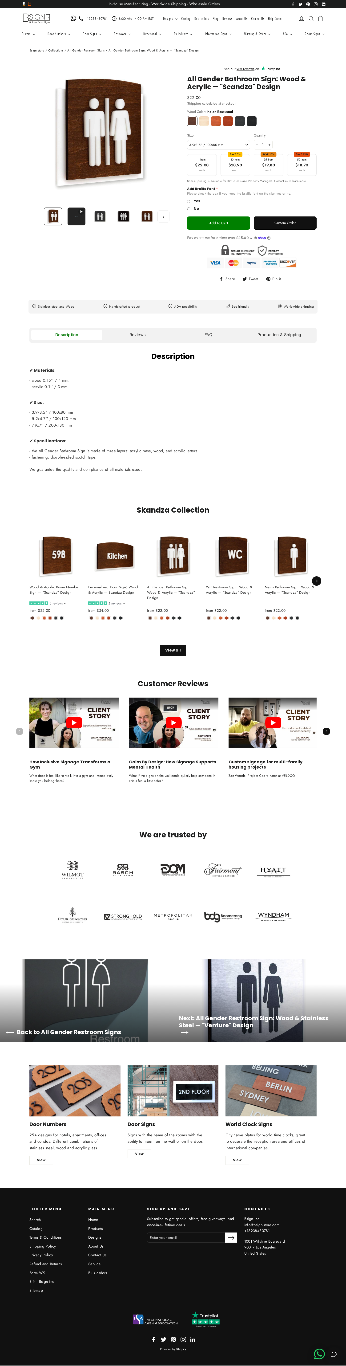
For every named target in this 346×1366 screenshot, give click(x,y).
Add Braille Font (201, 189)
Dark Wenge (252, 121)
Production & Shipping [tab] (279, 334)
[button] (47, 603)
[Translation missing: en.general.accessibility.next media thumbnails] (163, 216)
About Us (241, 18)
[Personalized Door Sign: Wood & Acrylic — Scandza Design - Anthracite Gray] (115, 618)
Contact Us (257, 18)
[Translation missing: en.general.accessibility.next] (326, 731)
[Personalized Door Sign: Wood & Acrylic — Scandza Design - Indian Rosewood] (91, 618)
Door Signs (90, 33)
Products (95, 1228)
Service (94, 1264)
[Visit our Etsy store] (30, 4)
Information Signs (216, 33)
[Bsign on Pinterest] (308, 4)
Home (93, 1219)
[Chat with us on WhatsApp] (74, 18)
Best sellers (201, 18)
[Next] (316, 581)
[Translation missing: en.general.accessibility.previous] (19, 731)
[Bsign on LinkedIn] (323, 4)
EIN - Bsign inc (41, 1281)
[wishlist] (294, 18)
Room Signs (313, 33)
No (196, 208)
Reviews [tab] (137, 334)
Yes (197, 201)
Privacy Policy (41, 1255)
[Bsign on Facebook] (293, 4)
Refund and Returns (45, 1264)
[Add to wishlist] (30, 625)
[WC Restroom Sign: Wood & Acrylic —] (209, 618)
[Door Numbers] (75, 1090)
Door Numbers (57, 33)
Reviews (227, 18)
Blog (216, 18)
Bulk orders (97, 1273)
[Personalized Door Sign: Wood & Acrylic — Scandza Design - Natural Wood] (97, 618)
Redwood (228, 121)
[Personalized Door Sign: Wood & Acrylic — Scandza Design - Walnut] (103, 618)
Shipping (194, 103)
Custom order (285, 222)
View (41, 1160)
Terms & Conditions (45, 1237)
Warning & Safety (255, 33)
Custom (26, 33)
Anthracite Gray (240, 121)
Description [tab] (66, 334)
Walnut (216, 121)
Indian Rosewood (192, 121)
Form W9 (37, 1273)
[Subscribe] (231, 1238)
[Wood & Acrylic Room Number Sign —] (32, 618)
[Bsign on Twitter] (300, 4)
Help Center (275, 18)
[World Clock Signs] (271, 1090)
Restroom (120, 33)
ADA (286, 33)
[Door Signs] (173, 1090)
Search (35, 1219)
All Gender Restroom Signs (86, 50)
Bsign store (36, 50)
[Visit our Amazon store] (24, 4)
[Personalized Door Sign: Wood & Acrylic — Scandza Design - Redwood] (109, 618)
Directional (150, 33)
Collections (56, 50)
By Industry (181, 33)
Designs (168, 18)
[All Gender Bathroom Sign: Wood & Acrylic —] (150, 618)
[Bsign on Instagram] (316, 4)
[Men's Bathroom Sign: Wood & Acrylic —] (268, 618)
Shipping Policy (42, 1246)
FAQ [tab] (208, 334)
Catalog (186, 18)
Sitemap (36, 1290)
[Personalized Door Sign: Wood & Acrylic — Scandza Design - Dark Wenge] (121, 618)
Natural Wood (204, 121)
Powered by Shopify (173, 1349)
